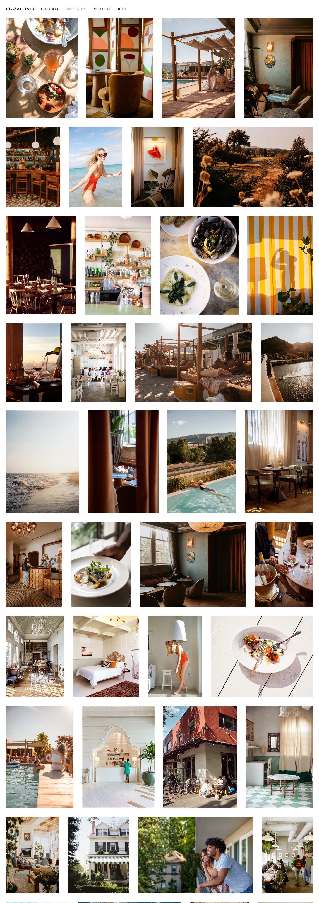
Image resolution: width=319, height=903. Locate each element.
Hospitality (76, 9)
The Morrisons (20, 8)
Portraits (102, 9)
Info (122, 9)
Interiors (50, 9)
